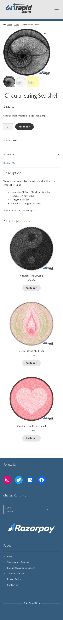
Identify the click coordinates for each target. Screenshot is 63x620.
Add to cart (24, 126)
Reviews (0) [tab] (9, 163)
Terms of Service (15, 573)
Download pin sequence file (17, 210)
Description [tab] (9, 154)
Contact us (12, 584)
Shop (9, 556)
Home (9, 24)
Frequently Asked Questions (21, 567)
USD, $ (8, 508)
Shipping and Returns (18, 562)
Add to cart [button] (31, 287)
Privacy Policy (14, 579)
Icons (16, 24)
